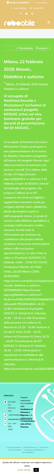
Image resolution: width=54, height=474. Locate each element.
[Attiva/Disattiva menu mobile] (49, 22)
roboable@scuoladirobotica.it (12, 419)
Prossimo (41, 48)
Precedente (25, 48)
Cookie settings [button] (23, 470)
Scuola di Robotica (14, 447)
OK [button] (36, 470)
